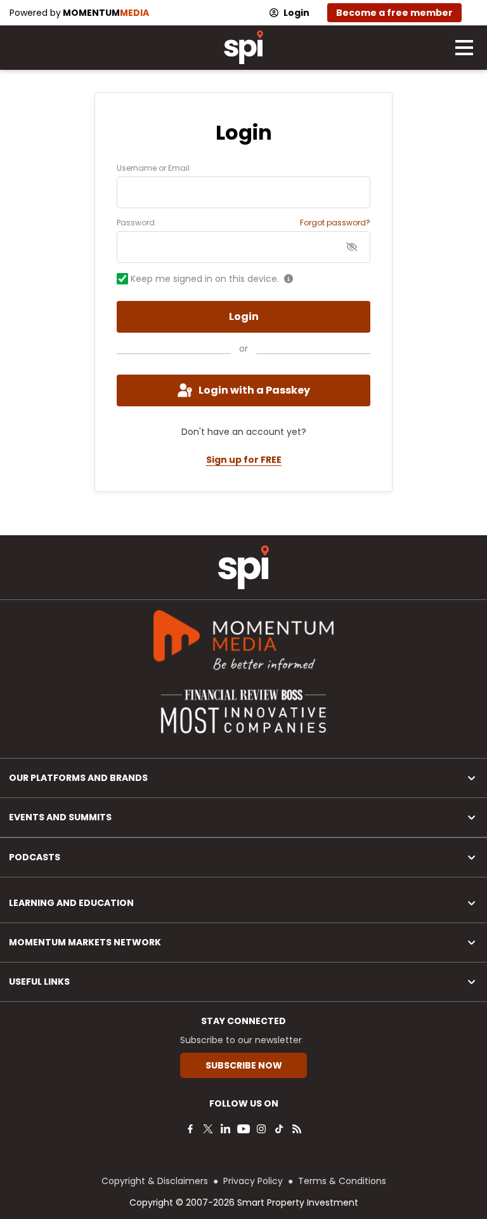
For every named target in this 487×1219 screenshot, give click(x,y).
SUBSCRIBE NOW (243, 1065)
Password (136, 223)
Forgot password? (335, 223)
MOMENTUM (106, 12)
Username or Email (153, 168)
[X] (208, 1128)
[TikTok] (279, 1128)
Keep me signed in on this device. (205, 278)
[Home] (243, 567)
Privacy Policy (253, 1181)
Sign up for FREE (244, 459)
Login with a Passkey (254, 390)
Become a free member (394, 12)
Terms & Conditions (342, 1181)
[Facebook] (190, 1128)
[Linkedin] (225, 1128)
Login (296, 12)
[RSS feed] (296, 1128)
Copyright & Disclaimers (154, 1181)
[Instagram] (261, 1128)
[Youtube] (243, 1128)
